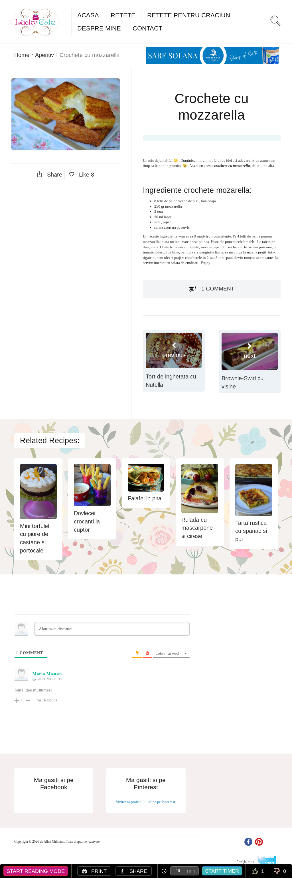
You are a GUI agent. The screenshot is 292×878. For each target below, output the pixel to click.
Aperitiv (44, 55)
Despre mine (99, 28)
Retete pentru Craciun (188, 15)
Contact (147, 28)
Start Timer (222, 871)
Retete (123, 15)
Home (21, 55)
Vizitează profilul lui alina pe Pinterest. (146, 802)
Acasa (88, 15)
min (191, 871)
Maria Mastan (47, 674)
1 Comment (217, 289)
